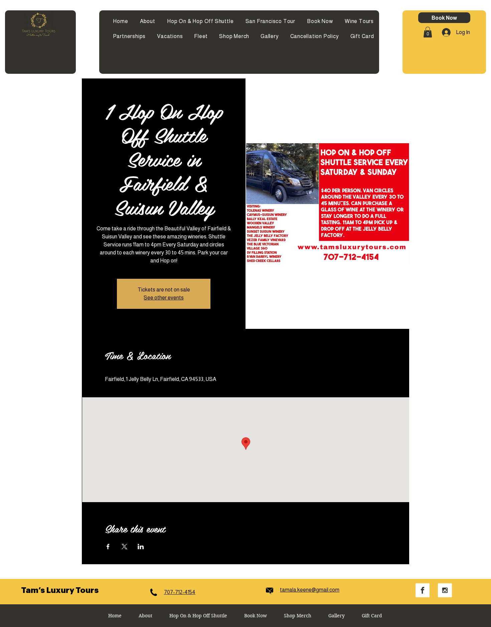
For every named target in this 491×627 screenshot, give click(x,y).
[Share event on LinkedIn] (141, 546)
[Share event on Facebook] (108, 546)
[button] (427, 32)
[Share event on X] (124, 546)
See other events (164, 297)
